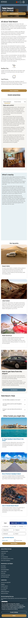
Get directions (14, 390)
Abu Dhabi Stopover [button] (9, 537)
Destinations (3, 567)
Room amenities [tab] (7, 101)
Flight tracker (3, 571)
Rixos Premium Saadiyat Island (11, 474)
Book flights (3, 566)
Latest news (3, 553)
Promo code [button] (5, 540)
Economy (21, 526)
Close (14, 615)
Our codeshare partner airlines (7, 558)
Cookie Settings (14, 612)
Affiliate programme (5, 591)
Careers (2, 555)
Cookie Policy (22, 606)
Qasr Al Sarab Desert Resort (10, 506)
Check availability (14, 13)
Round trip (6, 526)
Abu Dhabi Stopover (5, 577)
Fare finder (3, 573)
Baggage (3, 584)
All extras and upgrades (5, 582)
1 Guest (14, 526)
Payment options (4, 586)
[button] (17, 2)
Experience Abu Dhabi (5, 575)
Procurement (3, 589)
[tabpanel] (14, 135)
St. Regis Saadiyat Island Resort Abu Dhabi (13, 439)
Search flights (14, 543)
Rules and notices (4, 593)
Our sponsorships (4, 556)
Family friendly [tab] (17, 101)
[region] (14, 610)
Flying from (5, 530)
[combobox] (7, 526)
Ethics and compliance (5, 560)
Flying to (17, 530)
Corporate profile (4, 551)
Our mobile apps (4, 587)
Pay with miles (19, 540)
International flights (5, 569)
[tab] (5, 523)
